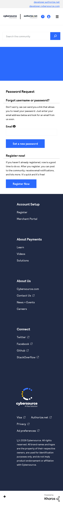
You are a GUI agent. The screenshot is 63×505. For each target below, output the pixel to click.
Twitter (21, 337)
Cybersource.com (28, 288)
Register (22, 212)
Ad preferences (26, 430)
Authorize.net (39, 417)
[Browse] (55, 17)
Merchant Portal (27, 218)
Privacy (21, 423)
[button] (14, 126)
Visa (19, 417)
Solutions (23, 260)
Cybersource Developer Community (10, 16)
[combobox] (31, 36)
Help (44, 16)
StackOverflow (26, 357)
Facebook (23, 343)
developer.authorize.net (47, 2)
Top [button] (4, 496)
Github (21, 350)
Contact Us (24, 295)
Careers (22, 308)
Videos (21, 253)
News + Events (26, 302)
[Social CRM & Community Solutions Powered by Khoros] (52, 497)
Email (9, 126)
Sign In (49, 16)
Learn (20, 247)
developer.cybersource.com (44, 6)
